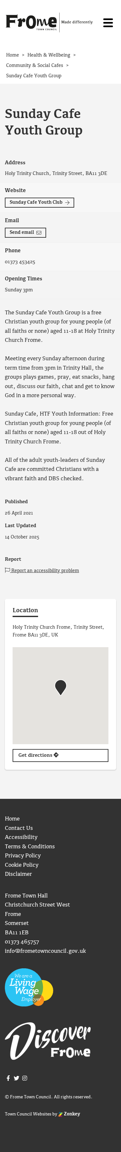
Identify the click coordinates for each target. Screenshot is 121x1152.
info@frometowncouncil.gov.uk (45, 951)
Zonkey (71, 1114)
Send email (22, 232)
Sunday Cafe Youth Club (36, 202)
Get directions (36, 755)
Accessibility (21, 837)
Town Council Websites (28, 1114)
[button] (60, 687)
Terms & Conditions (30, 847)
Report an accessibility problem (44, 570)
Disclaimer (18, 874)
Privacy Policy (23, 856)
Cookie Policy (21, 865)
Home (12, 819)
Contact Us (19, 828)
